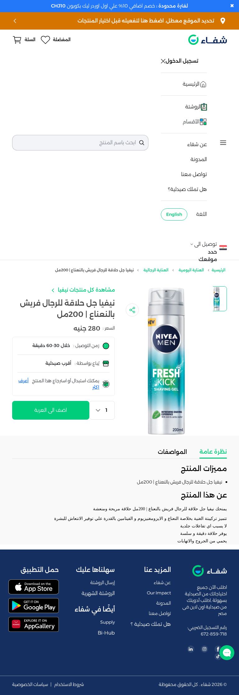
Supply (107, 622)
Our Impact (159, 593)
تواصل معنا (194, 174)
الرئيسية (218, 270)
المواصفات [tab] (172, 452)
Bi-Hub (106, 633)
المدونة (198, 159)
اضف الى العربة (50, 410)
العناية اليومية (191, 270)
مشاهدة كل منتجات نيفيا (86, 290)
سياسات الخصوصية (30, 684)
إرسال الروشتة (102, 582)
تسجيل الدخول (182, 61)
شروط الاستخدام (69, 684)
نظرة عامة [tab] (213, 451)
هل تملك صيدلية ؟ (151, 624)
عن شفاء (197, 144)
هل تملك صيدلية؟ (187, 189)
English (174, 214)
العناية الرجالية (155, 270)
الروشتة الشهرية (98, 593)
